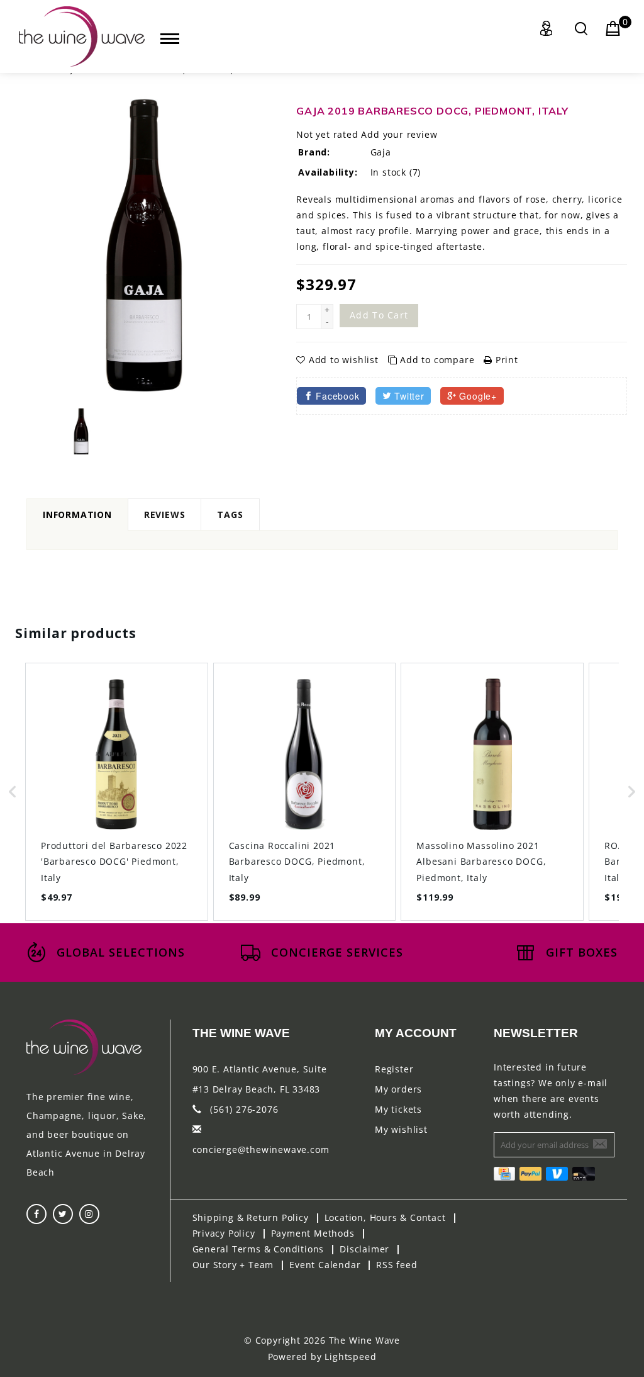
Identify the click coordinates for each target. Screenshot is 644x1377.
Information (77, 514)
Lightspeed (350, 1357)
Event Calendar (324, 1265)
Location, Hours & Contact (385, 1217)
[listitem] (116, 791)
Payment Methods (313, 1233)
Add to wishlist (343, 360)
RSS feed (396, 1265)
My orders (398, 1089)
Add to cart (379, 315)
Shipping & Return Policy (250, 1217)
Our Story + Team (233, 1265)
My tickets (398, 1109)
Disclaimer (364, 1249)
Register (394, 1069)
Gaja (380, 152)
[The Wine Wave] (82, 36)
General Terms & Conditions (258, 1249)
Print (505, 360)
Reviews (165, 514)
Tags (230, 514)
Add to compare (437, 360)
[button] (12, 791)
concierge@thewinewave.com (261, 1149)
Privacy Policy (223, 1233)
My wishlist (401, 1129)
